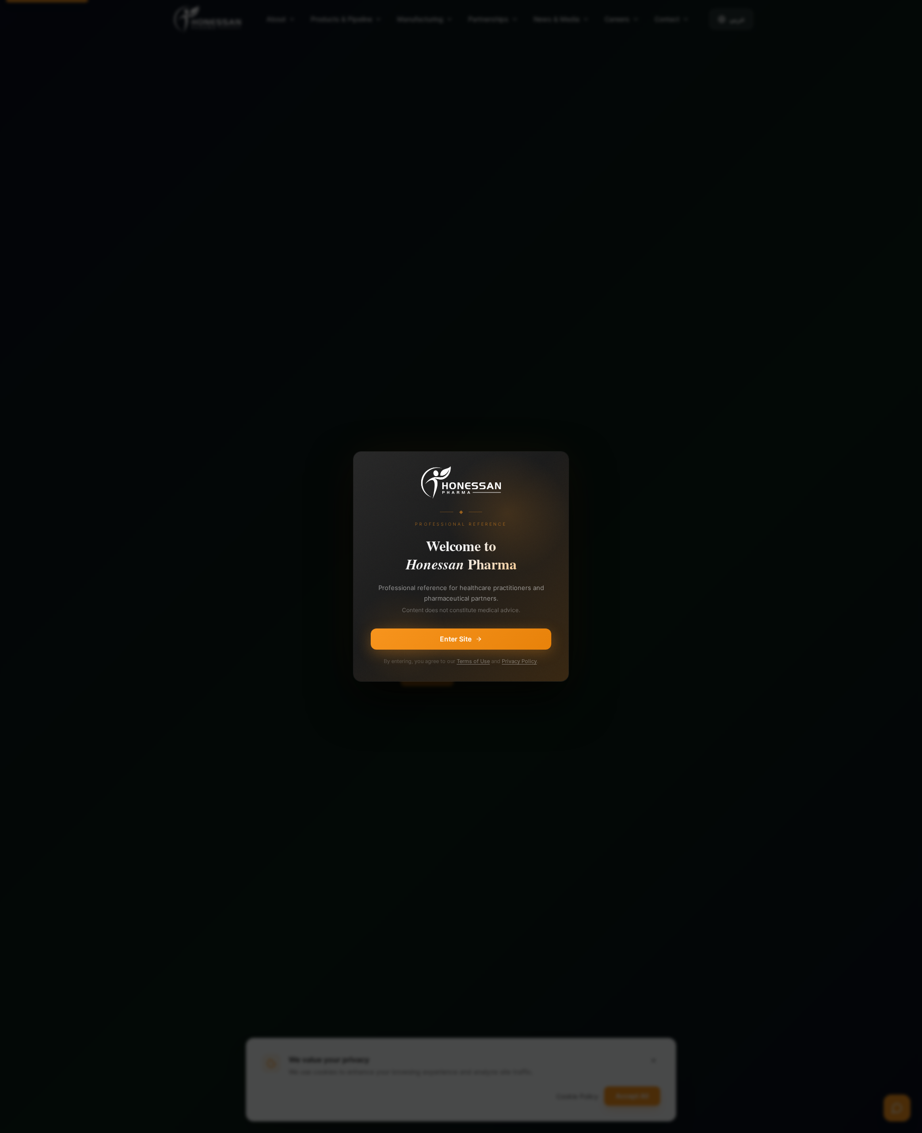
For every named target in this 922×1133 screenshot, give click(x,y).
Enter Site (456, 639)
